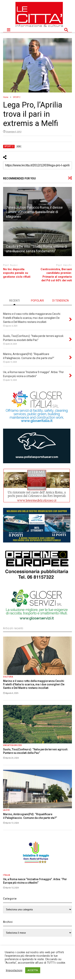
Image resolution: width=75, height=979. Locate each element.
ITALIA (6, 875)
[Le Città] (39, 27)
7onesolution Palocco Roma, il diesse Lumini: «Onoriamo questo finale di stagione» (34, 211)
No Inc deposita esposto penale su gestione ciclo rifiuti (16, 272)
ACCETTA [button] (33, 970)
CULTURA (8, 677)
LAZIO (6, 810)
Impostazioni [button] (14, 970)
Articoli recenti (13, 628)
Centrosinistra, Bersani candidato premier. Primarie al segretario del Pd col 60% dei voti (56, 274)
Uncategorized (12, 745)
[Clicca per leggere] (37, 239)
